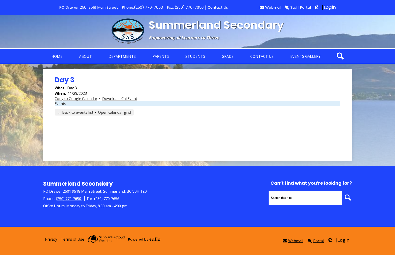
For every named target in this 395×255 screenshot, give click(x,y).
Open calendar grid (114, 112)
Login (325, 7)
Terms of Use (72, 239)
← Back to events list (75, 112)
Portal (318, 240)
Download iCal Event (119, 98)
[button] (85, 56)
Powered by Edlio (144, 239)
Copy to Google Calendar (76, 98)
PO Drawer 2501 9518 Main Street (88, 7)
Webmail (273, 7)
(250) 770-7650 (148, 7)
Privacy (51, 239)
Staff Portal (300, 7)
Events (60, 103)
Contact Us (218, 7)
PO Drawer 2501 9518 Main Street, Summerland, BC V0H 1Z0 (95, 191)
